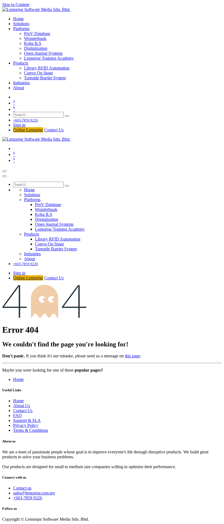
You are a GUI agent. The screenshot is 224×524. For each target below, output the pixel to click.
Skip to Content (15, 4)
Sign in (19, 125)
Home (18, 379)
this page (132, 356)
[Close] (4, 176)
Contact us (22, 488)
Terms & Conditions (30, 430)
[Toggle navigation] (4, 171)
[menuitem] (18, 18)
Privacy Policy (25, 425)
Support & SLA (27, 420)
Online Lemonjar (28, 130)
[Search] (67, 116)
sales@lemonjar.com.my (34, 493)
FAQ (17, 415)
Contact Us (54, 130)
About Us (21, 405)
